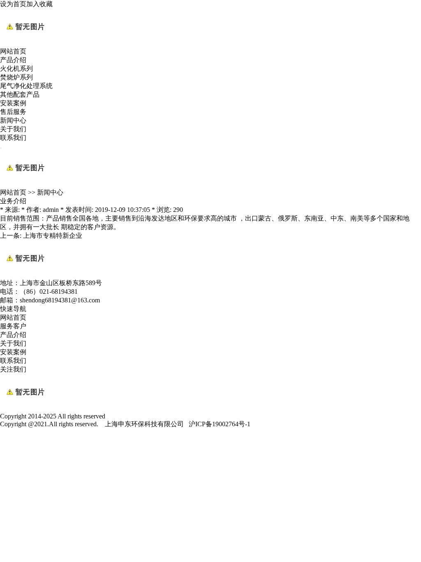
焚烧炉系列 (16, 77)
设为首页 (13, 3)
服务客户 (13, 326)
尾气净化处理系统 (26, 85)
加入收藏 (39, 3)
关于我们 (13, 128)
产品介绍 (13, 59)
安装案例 (13, 103)
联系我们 (13, 137)
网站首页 (13, 51)
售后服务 (13, 111)
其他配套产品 (19, 94)
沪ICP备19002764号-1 (219, 423)
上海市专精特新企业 (52, 235)
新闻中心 (13, 120)
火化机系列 (16, 68)
